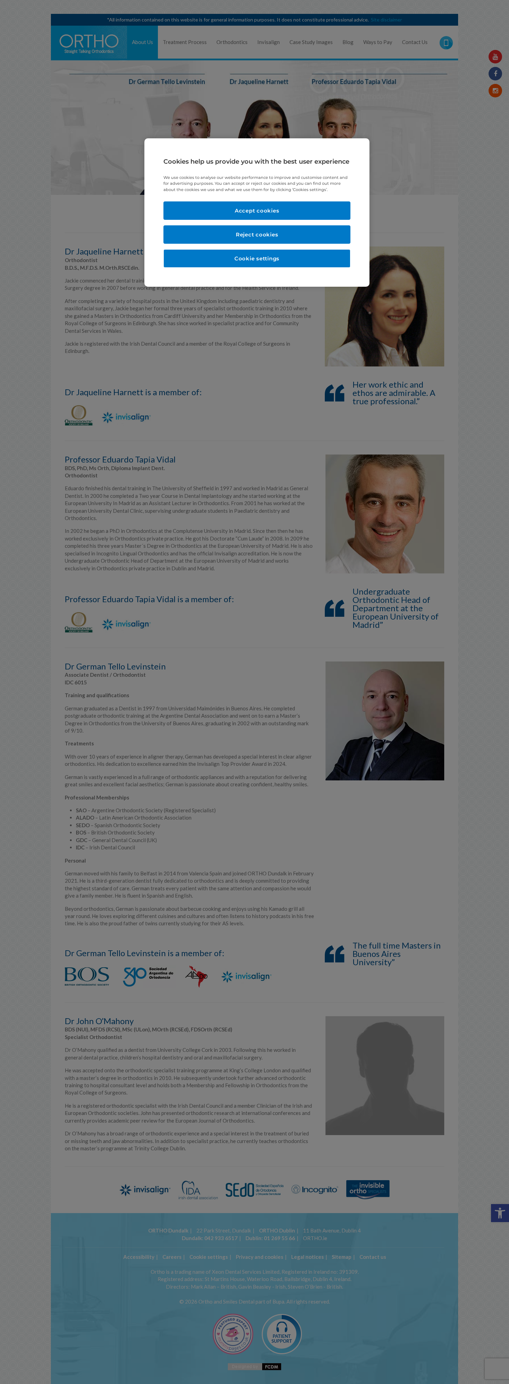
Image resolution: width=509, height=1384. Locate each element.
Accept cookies (257, 210)
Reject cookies (257, 234)
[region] (256, 212)
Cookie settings (256, 258)
